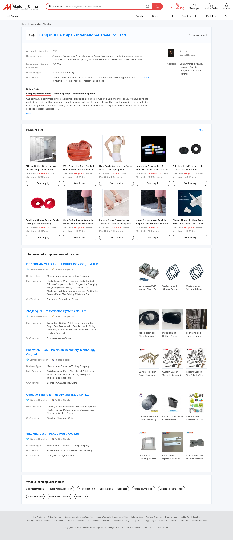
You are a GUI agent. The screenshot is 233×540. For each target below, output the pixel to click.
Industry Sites (137, 517)
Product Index (171, 517)
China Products (54, 517)
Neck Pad (81, 496)
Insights (196, 517)
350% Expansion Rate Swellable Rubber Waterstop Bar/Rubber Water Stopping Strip (79, 169)
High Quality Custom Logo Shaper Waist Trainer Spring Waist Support (116, 169)
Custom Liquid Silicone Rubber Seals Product (170, 289)
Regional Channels (154, 517)
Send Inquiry (43, 183)
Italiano (96, 520)
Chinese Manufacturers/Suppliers (79, 517)
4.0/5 (36, 89)
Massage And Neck (143, 489)
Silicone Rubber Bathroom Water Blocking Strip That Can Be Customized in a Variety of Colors (42, 169)
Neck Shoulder (35, 496)
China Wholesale (103, 517)
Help (171, 16)
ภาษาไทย (163, 520)
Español (47, 520)
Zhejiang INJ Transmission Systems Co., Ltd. (56, 311)
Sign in (226, 8)
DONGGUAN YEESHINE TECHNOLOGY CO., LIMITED (62, 264)
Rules (227, 16)
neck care (122, 489)
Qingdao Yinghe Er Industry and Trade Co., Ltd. (58, 394)
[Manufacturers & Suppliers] (20, 6)
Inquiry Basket (198, 35)
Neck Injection (86, 489)
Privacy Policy (164, 527)
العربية (128, 520)
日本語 (146, 520)
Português (58, 520)
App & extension (190, 16)
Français (70, 520)
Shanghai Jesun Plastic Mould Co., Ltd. (53, 433)
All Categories (14, 16)
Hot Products (39, 517)
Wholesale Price (121, 517)
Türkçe (173, 520)
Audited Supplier (64, 269)
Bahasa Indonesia (199, 520)
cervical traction (36, 489)
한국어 (137, 520)
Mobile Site (185, 517)
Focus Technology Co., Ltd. (95, 527)
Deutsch (105, 520)
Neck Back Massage (59, 496)
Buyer (155, 16)
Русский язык (83, 520)
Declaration (149, 527)
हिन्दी (154, 520)
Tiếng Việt (184, 520)
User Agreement (134, 527)
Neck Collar (105, 489)
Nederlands (118, 520)
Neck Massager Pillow (61, 489)
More (144, 77)
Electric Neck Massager (171, 489)
